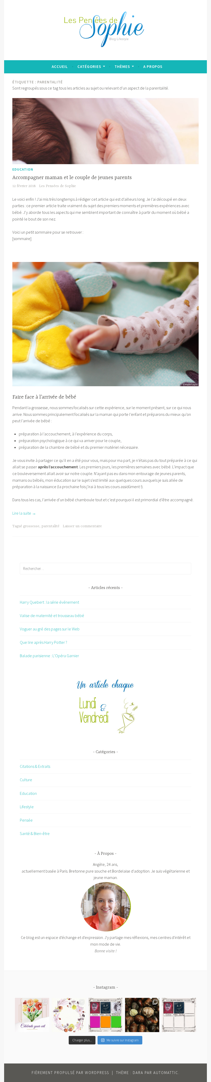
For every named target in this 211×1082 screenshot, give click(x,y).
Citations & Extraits (35, 766)
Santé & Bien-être (35, 833)
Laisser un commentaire (82, 526)
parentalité (50, 526)
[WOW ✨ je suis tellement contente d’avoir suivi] (69, 1015)
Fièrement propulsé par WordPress (70, 1072)
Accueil (60, 66)
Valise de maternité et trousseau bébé (52, 615)
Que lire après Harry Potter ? (43, 642)
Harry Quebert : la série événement (49, 602)
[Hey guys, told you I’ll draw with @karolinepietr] (179, 1015)
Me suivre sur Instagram (123, 1040)
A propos (152, 66)
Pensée (26, 820)
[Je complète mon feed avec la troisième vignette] (106, 1015)
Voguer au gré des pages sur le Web (50, 628)
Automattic (165, 1072)
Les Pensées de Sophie (57, 186)
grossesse (31, 526)
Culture (26, 779)
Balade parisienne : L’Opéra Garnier (49, 655)
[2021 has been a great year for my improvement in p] (32, 1015)
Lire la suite (24, 513)
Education (22, 169)
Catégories (89, 66)
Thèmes (122, 66)
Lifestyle (27, 806)
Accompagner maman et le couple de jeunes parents (72, 178)
